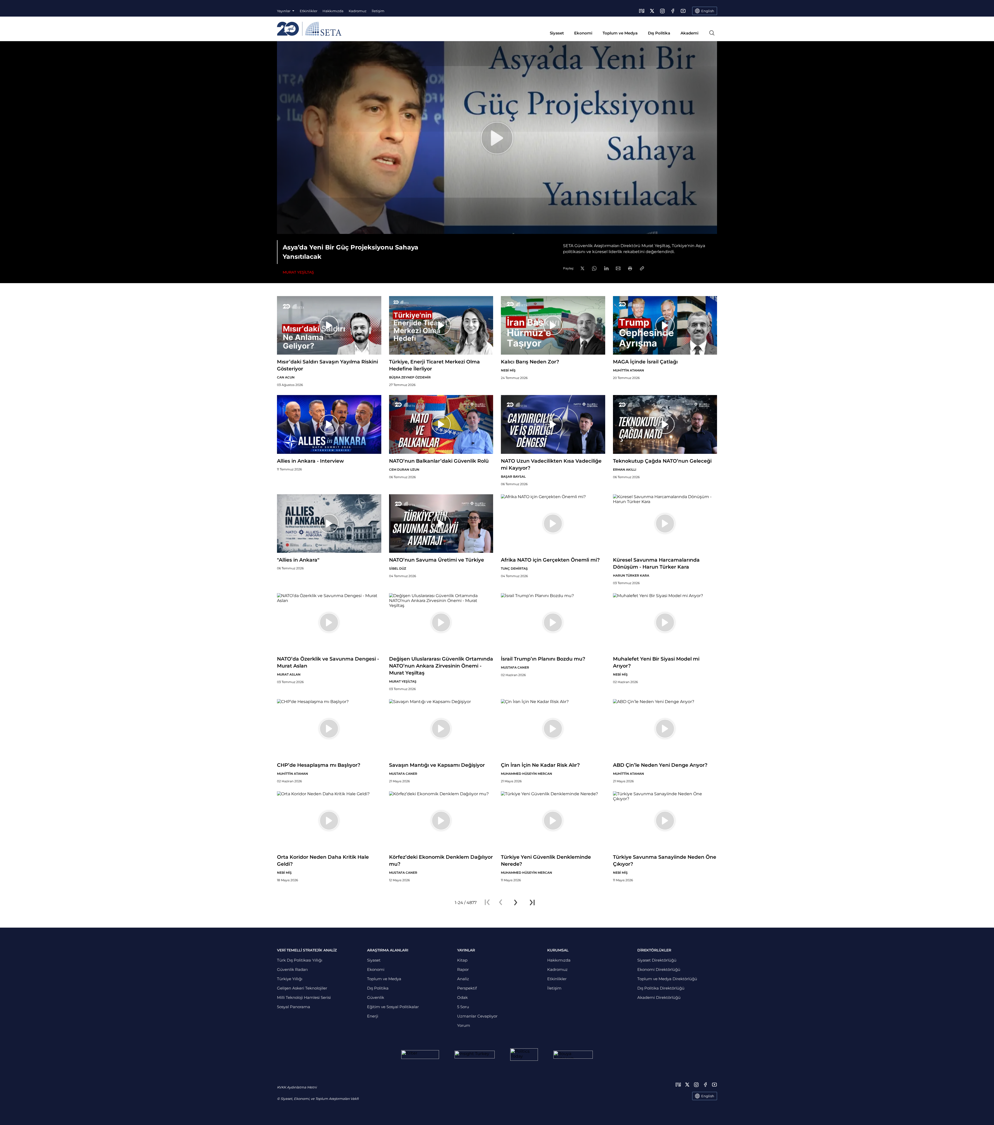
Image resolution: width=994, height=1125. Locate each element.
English (707, 1096)
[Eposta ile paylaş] (618, 268)
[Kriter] (420, 1054)
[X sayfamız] (652, 11)
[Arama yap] (711, 32)
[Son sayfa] (532, 902)
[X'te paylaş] (582, 268)
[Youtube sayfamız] (683, 11)
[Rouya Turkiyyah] (573, 1055)
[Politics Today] (524, 1054)
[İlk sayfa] (487, 902)
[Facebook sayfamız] (673, 11)
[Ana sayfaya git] (309, 29)
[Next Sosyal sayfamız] (642, 11)
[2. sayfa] (516, 902)
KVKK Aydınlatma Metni (297, 1087)
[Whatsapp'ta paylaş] (594, 268)
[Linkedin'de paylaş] (606, 268)
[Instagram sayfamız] (662, 11)
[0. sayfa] (500, 902)
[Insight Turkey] (475, 1054)
